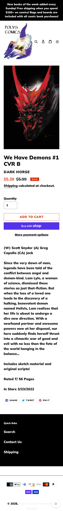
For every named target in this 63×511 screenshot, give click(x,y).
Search (9, 432)
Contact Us (13, 442)
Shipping (11, 186)
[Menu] (57, 41)
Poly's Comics (28, 503)
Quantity (10, 198)
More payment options (31, 235)
